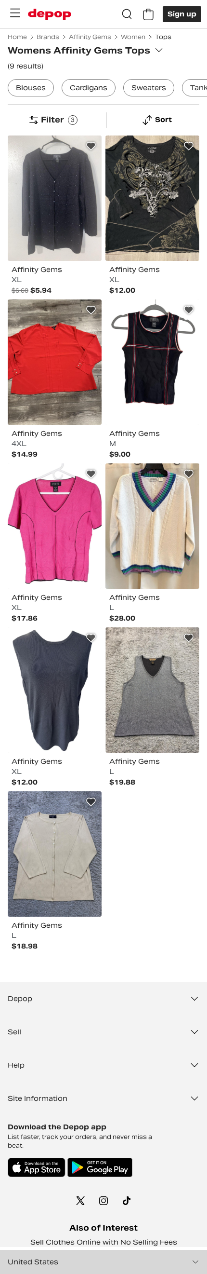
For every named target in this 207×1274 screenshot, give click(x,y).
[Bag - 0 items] (148, 14)
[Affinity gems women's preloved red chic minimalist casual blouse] (55, 362)
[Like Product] (91, 146)
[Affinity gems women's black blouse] (55, 690)
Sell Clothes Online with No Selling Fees (103, 1242)
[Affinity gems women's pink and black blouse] (55, 526)
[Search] (127, 14)
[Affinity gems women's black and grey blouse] (152, 198)
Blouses (31, 87)
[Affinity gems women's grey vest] (152, 690)
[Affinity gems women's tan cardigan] (55, 854)
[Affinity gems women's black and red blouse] (152, 362)
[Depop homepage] (49, 14)
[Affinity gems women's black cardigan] (55, 198)
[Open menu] (15, 13)
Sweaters (148, 87)
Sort (163, 119)
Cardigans (88, 87)
